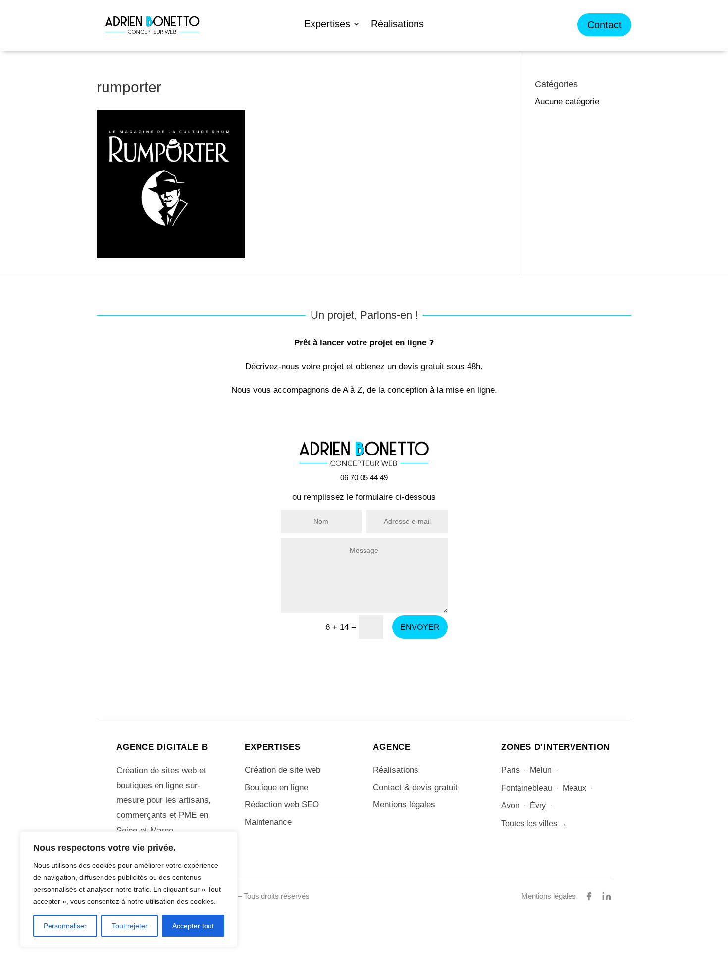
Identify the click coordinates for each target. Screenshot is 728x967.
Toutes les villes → (534, 823)
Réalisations (397, 24)
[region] (129, 889)
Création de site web (282, 770)
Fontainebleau (526, 788)
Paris (510, 770)
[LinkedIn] (607, 896)
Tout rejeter (130, 926)
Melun (541, 770)
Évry (538, 805)
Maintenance (268, 822)
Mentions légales (404, 804)
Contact (604, 24)
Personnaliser (65, 926)
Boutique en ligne (276, 787)
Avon (510, 805)
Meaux (574, 788)
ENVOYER (420, 627)
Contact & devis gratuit (415, 787)
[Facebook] (589, 896)
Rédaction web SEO (282, 804)
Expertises (327, 24)
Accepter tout (193, 926)
